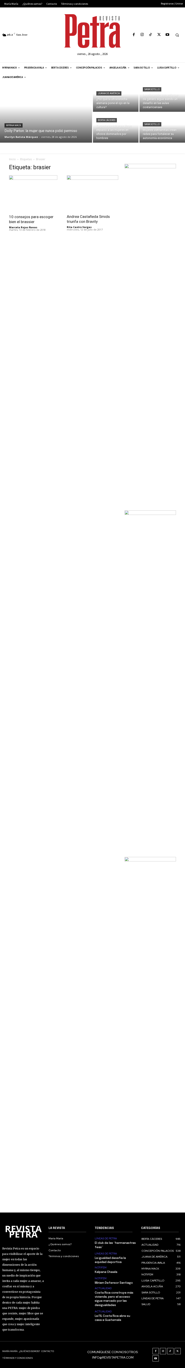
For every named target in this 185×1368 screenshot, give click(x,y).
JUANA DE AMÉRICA (109, 93)
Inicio (12, 159)
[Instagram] (142, 35)
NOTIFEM (100, 1267)
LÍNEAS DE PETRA (106, 1238)
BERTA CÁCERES (106, 120)
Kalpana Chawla (106, 1272)
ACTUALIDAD (103, 1288)
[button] (177, 35)
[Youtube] (167, 35)
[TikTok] (151, 35)
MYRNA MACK (13, 125)
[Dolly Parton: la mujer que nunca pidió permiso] (46, 112)
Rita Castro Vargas (79, 227)
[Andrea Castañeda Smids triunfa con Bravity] (92, 193)
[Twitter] (159, 35)
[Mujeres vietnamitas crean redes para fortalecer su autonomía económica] (162, 128)
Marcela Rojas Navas (23, 227)
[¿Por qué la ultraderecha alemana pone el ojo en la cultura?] (116, 97)
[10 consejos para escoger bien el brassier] (34, 193)
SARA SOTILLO (152, 89)
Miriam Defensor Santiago (114, 1282)
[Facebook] (134, 35)
